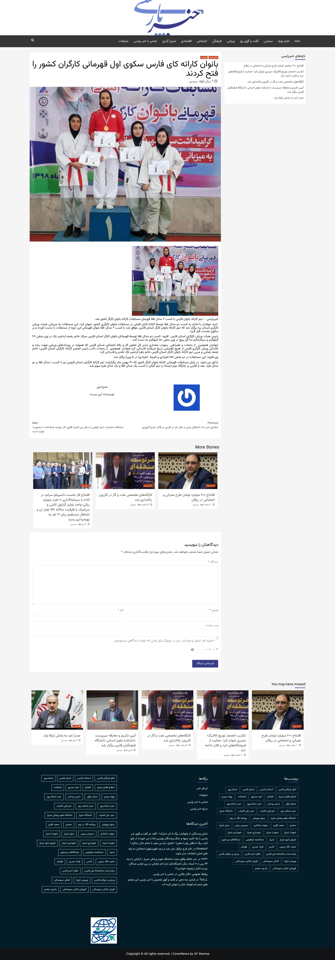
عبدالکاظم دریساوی (231, 840)
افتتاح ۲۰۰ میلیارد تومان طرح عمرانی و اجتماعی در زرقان (189, 497)
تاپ (244, 726)
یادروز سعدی (261, 868)
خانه (297, 41)
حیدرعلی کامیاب (267, 811)
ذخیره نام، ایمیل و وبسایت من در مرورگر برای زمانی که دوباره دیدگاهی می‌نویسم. (164, 640)
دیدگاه (213, 562)
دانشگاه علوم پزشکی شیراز (283, 818)
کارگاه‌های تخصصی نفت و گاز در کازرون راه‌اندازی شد (125, 497)
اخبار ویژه (283, 41)
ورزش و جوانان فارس (229, 854)
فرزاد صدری (257, 847)
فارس (271, 847)
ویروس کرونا (290, 861)
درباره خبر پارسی (199, 809)
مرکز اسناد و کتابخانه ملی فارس (281, 854)
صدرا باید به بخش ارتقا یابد (289, 98)
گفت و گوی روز (249, 41)
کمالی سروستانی (271, 861)
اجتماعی (202, 41)
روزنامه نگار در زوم (238, 818)
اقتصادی (186, 41)
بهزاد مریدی (227, 797)
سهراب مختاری (261, 825)
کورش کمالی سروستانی (247, 861)
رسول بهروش (258, 818)
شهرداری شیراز (234, 833)
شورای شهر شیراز (288, 840)
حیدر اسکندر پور (288, 811)
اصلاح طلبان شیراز (287, 797)
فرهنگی (217, 41)
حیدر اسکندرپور (234, 804)
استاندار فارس (266, 790)
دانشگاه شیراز (226, 811)
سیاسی (268, 41)
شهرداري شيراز (254, 833)
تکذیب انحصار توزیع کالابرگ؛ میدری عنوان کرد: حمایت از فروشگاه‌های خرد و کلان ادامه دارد (266, 74)
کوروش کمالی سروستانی (284, 868)
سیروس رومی (241, 825)
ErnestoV (202, 849)
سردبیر (193, 81)
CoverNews (181, 954)
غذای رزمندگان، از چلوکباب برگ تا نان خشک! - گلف (180, 834)
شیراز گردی (169, 41)
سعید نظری (278, 825)
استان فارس (248, 790)
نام (121, 610)
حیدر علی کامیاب (246, 811)
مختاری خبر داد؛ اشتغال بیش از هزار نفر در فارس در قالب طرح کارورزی (180, 425)
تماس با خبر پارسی (145, 41)
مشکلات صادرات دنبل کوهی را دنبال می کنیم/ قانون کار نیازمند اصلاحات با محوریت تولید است (78, 427)
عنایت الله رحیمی (288, 847)
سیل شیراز (224, 825)
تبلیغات (123, 41)
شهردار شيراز (290, 833)
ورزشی (231, 41)
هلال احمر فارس (252, 854)
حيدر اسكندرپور (254, 804)
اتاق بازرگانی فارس (287, 790)
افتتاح (270, 797)
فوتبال (244, 847)
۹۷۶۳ (204, 859)
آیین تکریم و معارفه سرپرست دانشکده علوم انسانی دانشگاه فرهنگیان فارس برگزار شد (265, 90)
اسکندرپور (232, 790)
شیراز (271, 840)
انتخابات (242, 797)
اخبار (133, 726)
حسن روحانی (273, 804)
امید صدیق (256, 797)
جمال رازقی (290, 804)
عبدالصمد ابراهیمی (255, 840)
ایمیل (213, 610)
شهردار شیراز (272, 833)
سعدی (293, 825)
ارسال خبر (202, 788)
